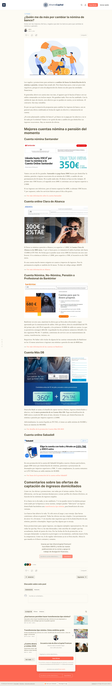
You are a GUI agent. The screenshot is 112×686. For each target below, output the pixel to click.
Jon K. (29, 29)
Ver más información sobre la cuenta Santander (44, 196)
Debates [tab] (41, 611)
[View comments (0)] (32, 35)
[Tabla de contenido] (2, 343)
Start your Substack (51, 683)
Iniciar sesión (104, 5)
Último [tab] (36, 611)
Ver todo (28, 659)
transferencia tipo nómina (54, 506)
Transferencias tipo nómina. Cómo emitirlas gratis (44, 630)
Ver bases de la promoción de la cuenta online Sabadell (47, 475)
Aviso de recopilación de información (49, 664)
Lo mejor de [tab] (28, 611)
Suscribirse (93, 5)
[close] (72, 635)
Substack (94, 683)
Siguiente (81, 577)
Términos (21, 683)
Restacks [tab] (36, 589)
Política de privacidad (67, 664)
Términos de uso (56, 662)
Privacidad (16, 683)
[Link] (21, 130)
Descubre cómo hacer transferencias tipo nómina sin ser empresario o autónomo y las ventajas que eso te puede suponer (45, 620)
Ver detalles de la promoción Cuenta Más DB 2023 (45, 429)
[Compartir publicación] (85, 5)
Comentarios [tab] (29, 589)
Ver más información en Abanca (38, 269)
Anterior (31, 577)
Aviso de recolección (30, 683)
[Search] (81, 5)
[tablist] (32, 589)
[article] (56, 621)
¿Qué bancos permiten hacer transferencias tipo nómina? (47, 617)
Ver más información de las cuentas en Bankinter (45, 347)
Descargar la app (63, 683)
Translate (28, 13)
